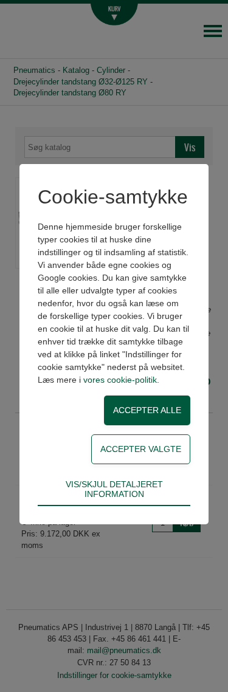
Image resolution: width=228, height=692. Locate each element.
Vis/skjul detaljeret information (114, 489)
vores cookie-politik (120, 380)
